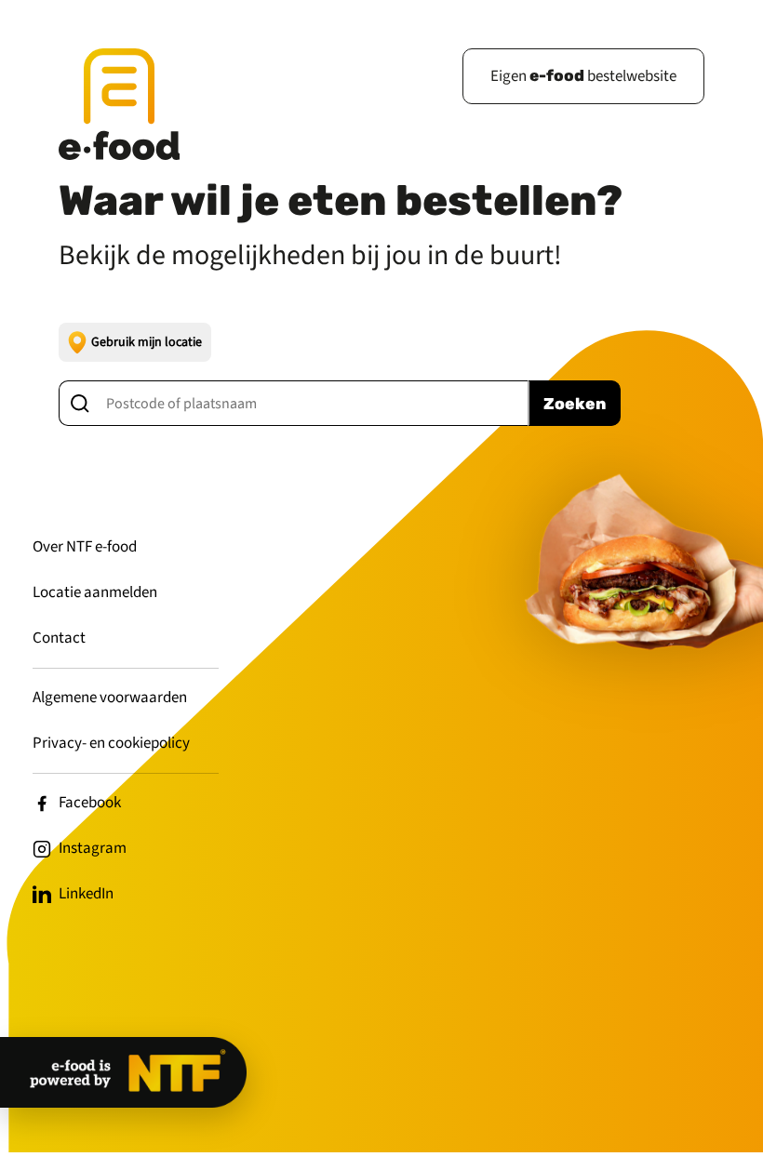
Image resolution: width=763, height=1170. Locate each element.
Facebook (90, 802)
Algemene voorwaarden (110, 697)
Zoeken (574, 403)
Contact (59, 638)
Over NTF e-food (85, 547)
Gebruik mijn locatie (146, 342)
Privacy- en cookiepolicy (111, 743)
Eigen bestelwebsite (583, 76)
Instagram (93, 848)
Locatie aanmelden (95, 592)
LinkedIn (86, 894)
